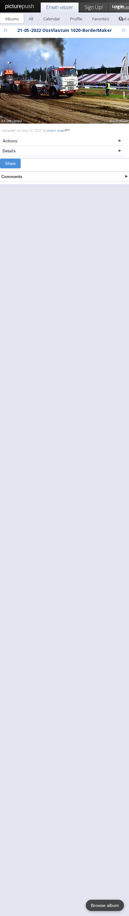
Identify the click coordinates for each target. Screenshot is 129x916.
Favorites (100, 19)
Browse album (105, 905)
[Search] (121, 19)
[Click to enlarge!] (64, 81)
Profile (76, 19)
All (31, 19)
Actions (10, 141)
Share (10, 163)
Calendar (51, 19)
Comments (11, 176)
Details (9, 151)
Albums (12, 19)
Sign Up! (94, 7)
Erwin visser (59, 7)
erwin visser (56, 130)
